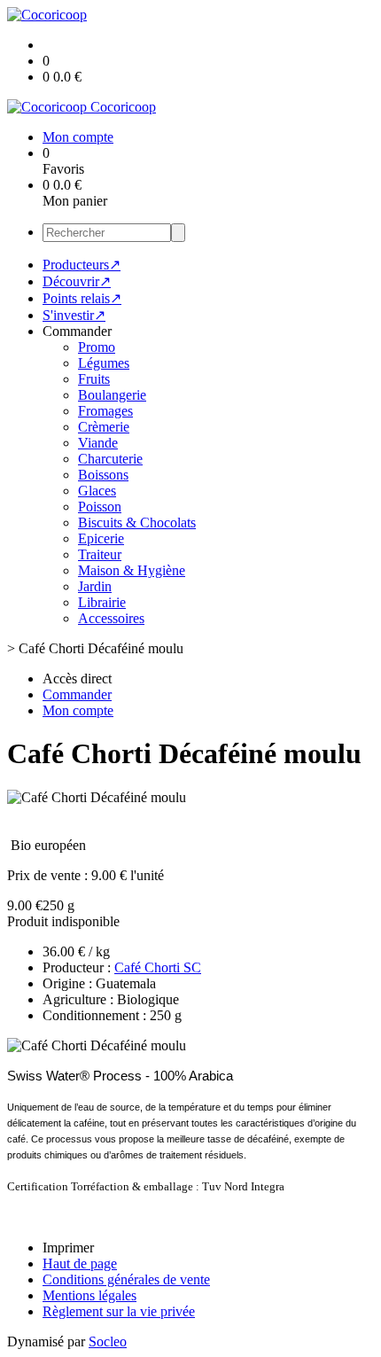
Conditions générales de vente (126, 1279)
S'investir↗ (74, 315)
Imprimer (68, 1247)
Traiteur (99, 554)
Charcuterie (110, 458)
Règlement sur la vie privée (119, 1311)
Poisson (99, 506)
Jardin (95, 586)
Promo (96, 347)
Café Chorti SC (157, 967)
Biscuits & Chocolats (137, 522)
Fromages (105, 410)
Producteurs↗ (82, 264)
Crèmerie (103, 426)
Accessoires (111, 618)
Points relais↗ (82, 298)
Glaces (97, 490)
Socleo (108, 1341)
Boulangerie (112, 394)
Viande (98, 442)
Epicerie (101, 538)
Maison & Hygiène (131, 570)
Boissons (103, 474)
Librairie (102, 602)
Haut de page (80, 1263)
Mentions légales (89, 1295)
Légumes (103, 362)
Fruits (94, 378)
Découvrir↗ (77, 281)
